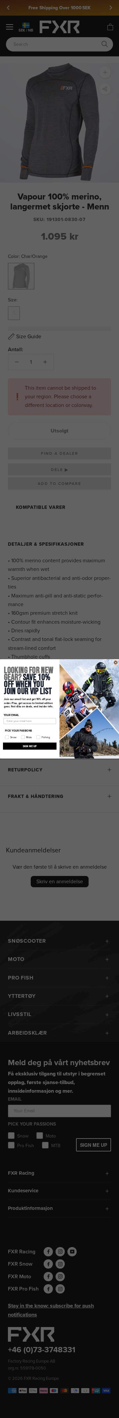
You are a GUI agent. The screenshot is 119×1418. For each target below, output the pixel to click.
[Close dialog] (115, 662)
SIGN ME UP (30, 746)
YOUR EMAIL (11, 715)
